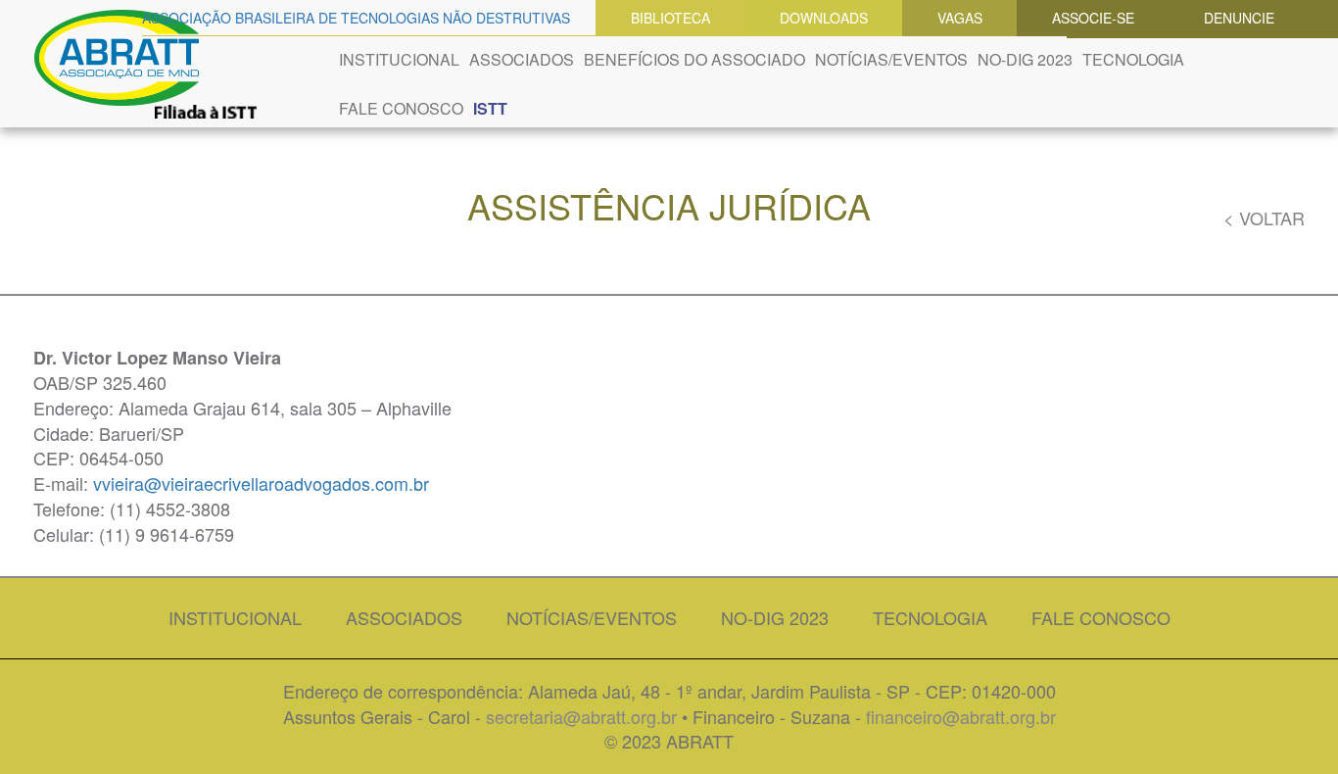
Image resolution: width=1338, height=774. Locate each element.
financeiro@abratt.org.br (961, 716)
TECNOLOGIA (1133, 59)
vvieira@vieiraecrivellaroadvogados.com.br (261, 483)
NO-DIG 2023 (1025, 59)
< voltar (1264, 218)
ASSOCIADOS (521, 59)
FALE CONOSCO (401, 108)
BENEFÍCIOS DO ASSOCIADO (694, 59)
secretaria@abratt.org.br (581, 716)
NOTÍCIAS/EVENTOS (891, 59)
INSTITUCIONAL (399, 59)
